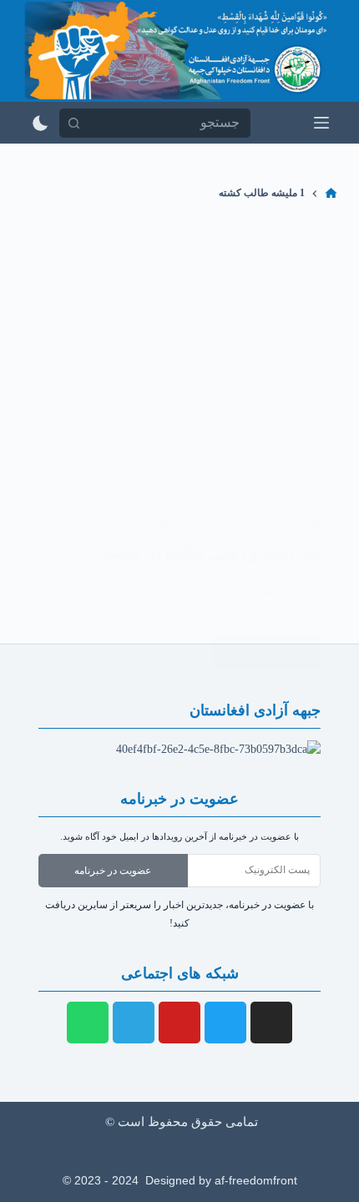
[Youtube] (179, 1022)
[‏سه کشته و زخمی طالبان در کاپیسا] (179, 408)
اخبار (197, 522)
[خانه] (331, 193)
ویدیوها (168, 522)
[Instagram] (271, 1022)
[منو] (321, 122)
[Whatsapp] (88, 1022)
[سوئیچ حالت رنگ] (40, 123)
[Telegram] (133, 1022)
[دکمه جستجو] (73, 123)
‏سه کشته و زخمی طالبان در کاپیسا (213, 553)
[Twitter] (225, 1022)
